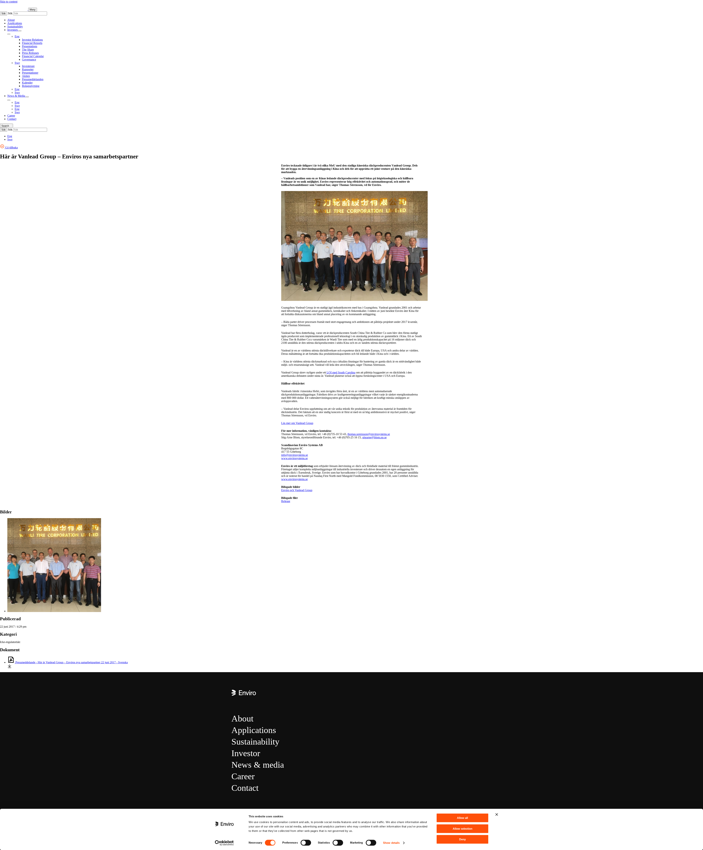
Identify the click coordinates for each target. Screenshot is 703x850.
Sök (3, 13)
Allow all (462, 817)
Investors (12, 29)
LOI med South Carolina (341, 372)
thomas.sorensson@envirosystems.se (368, 434)
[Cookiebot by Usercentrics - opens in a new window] (224, 843)
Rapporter (28, 69)
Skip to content (8, 1)
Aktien (26, 76)
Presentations (29, 46)
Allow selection (462, 828)
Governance (29, 59)
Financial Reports (32, 43)
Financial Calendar (33, 56)
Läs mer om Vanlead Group (297, 423)
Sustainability (15, 26)
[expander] (19, 30)
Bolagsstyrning (30, 85)
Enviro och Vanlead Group (296, 490)
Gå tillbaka (11, 147)
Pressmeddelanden (32, 79)
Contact (11, 118)
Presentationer (30, 72)
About (11, 19)
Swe (17, 62)
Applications (14, 23)
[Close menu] (8, 34)
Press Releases (30, 52)
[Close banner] (496, 814)
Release (285, 501)
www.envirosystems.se (294, 458)
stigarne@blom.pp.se (374, 437)
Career (11, 115)
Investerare (28, 66)
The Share (28, 49)
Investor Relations (32, 39)
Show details (391, 842)
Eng (17, 36)
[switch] (306, 843)
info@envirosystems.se (294, 455)
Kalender (27, 82)
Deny (462, 839)
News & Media (16, 95)
